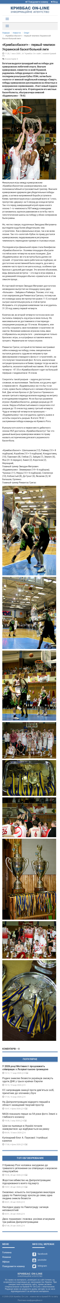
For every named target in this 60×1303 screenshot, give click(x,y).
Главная (6, 33)
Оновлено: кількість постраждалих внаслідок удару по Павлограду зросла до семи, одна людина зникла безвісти (28, 1195)
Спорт (26, 33)
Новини (6, 1257)
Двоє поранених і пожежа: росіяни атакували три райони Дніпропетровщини (28, 1220)
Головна (6, 1252)
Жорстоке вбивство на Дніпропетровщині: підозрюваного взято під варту (26, 1182)
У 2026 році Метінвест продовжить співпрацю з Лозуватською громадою (25, 1068)
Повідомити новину (38, 2)
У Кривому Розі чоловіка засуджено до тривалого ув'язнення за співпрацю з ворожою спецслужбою (29, 1168)
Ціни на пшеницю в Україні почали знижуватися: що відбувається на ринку (25, 1127)
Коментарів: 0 (11, 58)
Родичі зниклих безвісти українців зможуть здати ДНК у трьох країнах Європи (27, 1080)
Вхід (55, 2)
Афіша (5, 1261)
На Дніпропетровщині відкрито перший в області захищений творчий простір (26, 1103)
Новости (17, 33)
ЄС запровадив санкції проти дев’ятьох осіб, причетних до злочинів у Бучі (28, 1092)
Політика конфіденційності (30, 1300)
